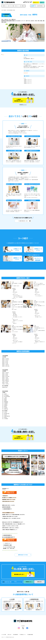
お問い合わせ (39, 581)
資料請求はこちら (22, 104)
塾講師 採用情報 (30, 634)
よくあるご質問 (3, 634)
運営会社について (23, 634)
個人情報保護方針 (15, 634)
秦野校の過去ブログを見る (23, 554)
